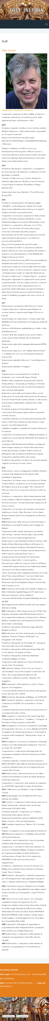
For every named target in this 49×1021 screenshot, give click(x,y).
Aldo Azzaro (9, 50)
